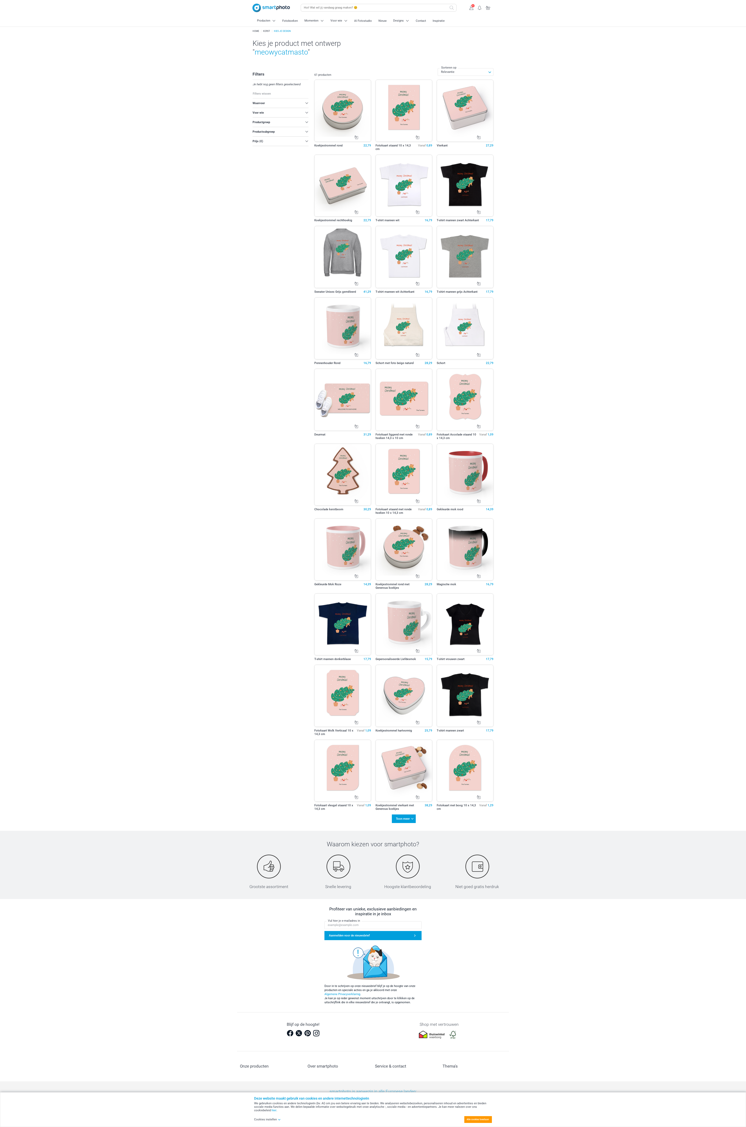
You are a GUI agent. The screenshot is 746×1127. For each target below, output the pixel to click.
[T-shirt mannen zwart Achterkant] (465, 186)
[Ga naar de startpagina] (271, 7)
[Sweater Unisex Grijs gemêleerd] (342, 257)
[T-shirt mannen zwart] (465, 696)
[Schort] (465, 328)
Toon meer (403, 818)
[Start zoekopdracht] (451, 7)
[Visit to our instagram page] (316, 1033)
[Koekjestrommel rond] (342, 111)
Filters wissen (262, 93)
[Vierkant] (465, 111)
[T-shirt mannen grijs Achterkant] (465, 257)
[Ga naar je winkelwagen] (488, 7)
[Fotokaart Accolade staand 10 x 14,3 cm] (465, 400)
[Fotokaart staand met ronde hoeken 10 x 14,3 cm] (404, 475)
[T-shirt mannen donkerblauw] (342, 624)
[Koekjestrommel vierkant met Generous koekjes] (404, 771)
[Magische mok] (465, 549)
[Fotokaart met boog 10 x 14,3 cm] (465, 771)
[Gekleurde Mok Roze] (342, 549)
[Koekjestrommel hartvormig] (404, 696)
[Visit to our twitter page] (299, 1033)
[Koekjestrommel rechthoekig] (342, 186)
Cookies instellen (265, 1119)
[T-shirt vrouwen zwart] (465, 624)
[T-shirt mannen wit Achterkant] (404, 257)
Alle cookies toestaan (478, 1119)
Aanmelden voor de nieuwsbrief (349, 935)
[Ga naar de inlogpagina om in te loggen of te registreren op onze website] (471, 7)
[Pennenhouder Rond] (342, 328)
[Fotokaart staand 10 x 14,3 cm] (404, 111)
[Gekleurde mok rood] (465, 475)
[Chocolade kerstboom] (342, 475)
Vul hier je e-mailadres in (344, 920)
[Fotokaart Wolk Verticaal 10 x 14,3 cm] (342, 696)
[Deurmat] (342, 400)
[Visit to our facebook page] (290, 1033)
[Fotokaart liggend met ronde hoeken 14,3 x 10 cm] (404, 400)
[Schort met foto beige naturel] (404, 328)
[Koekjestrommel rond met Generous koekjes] (404, 549)
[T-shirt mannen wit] (404, 186)
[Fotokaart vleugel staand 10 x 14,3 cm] (342, 771)
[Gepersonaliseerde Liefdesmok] (404, 624)
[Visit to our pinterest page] (307, 1033)
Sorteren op (448, 67)
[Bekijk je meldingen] (480, 7)
